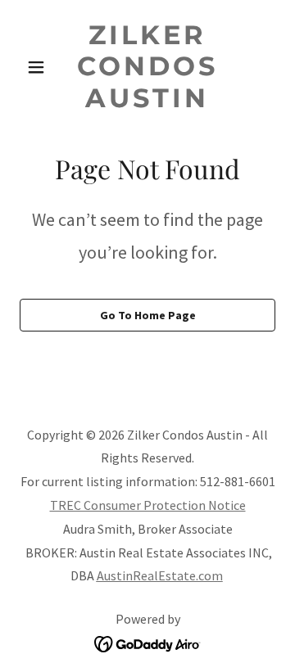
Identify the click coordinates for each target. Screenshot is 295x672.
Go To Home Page (148, 315)
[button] (39, 67)
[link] (147, 102)
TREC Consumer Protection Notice (148, 505)
